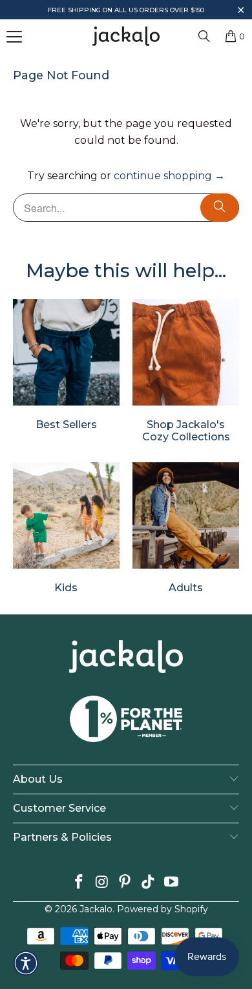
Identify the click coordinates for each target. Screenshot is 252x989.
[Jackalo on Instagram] (102, 883)
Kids (66, 528)
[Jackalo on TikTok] (148, 883)
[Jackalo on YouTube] (172, 883)
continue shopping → (169, 176)
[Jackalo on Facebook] (79, 883)
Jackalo (95, 909)
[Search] (204, 36)
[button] (240, 11)
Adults (185, 528)
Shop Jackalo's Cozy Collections (185, 371)
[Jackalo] (126, 36)
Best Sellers (66, 365)
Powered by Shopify (162, 909)
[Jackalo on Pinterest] (125, 883)
